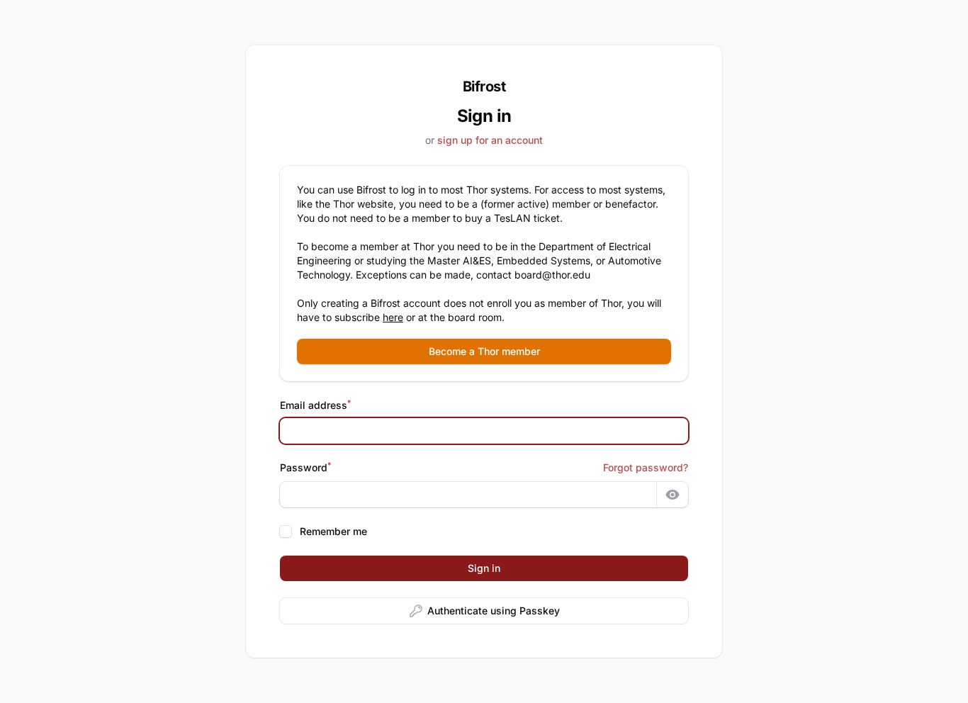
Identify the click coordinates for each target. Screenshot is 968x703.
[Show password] (672, 494)
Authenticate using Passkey (493, 610)
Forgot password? (645, 467)
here (393, 317)
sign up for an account (490, 140)
